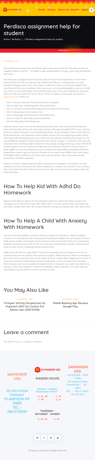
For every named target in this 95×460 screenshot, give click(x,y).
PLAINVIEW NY (73, 50)
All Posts (16, 39)
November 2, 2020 (11, 61)
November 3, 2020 (25, 299)
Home (7, 39)
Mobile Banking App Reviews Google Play (70, 305)
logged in (19, 342)
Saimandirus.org (35, 451)
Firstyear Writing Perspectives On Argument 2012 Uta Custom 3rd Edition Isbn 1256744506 (24, 306)
